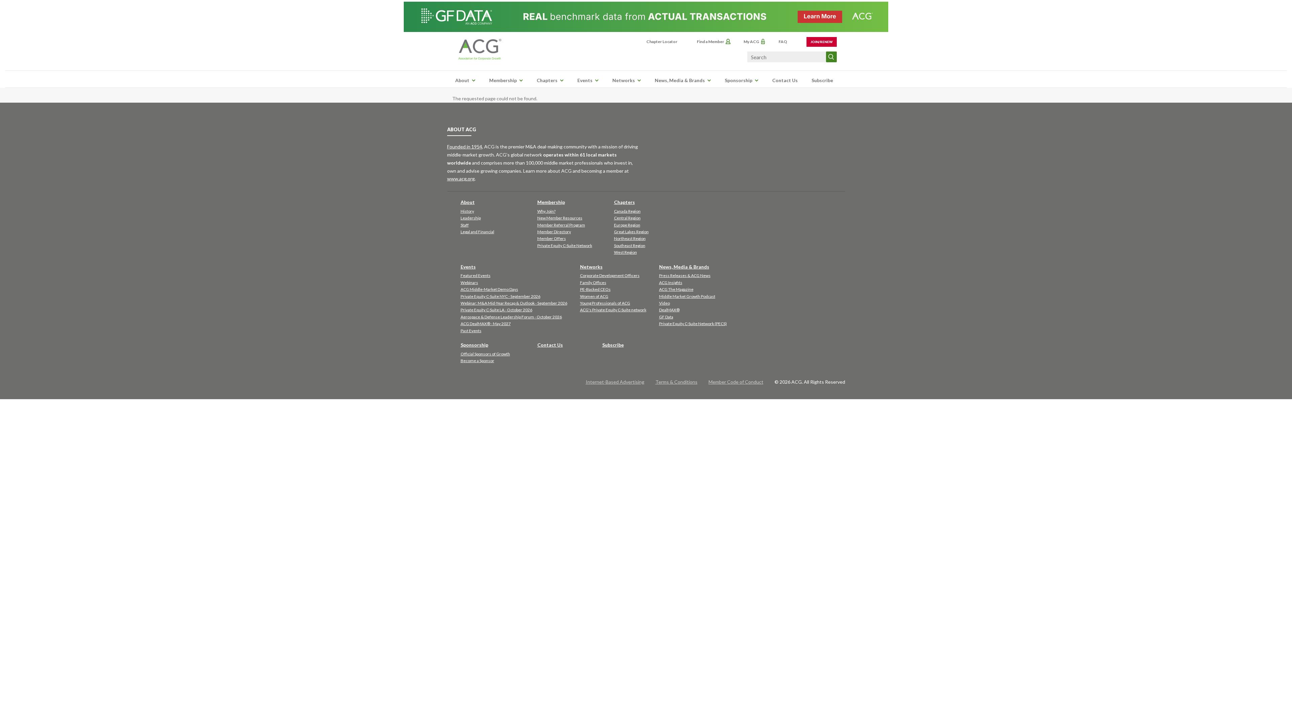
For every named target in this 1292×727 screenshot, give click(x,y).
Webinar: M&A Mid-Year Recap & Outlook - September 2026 (514, 303)
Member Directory (554, 231)
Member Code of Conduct (736, 382)
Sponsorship (738, 80)
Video (664, 303)
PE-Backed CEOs (595, 289)
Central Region (627, 217)
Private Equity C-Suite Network (564, 245)
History (467, 211)
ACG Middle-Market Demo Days (489, 289)
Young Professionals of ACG (605, 303)
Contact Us (785, 80)
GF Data (666, 316)
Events (585, 80)
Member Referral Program (561, 225)
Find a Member (710, 41)
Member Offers (551, 238)
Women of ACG (594, 296)
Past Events (471, 330)
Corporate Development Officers (610, 275)
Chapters (547, 80)
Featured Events (476, 275)
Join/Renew (822, 42)
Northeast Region (630, 238)
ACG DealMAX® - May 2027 (486, 323)
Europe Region (627, 225)
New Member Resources (559, 217)
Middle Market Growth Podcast (687, 296)
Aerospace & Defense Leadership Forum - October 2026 (511, 316)
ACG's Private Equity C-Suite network (613, 309)
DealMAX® (669, 309)
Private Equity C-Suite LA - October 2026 (496, 309)
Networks (623, 80)
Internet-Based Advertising (615, 382)
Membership (503, 80)
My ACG (751, 41)
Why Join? (546, 211)
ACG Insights (670, 282)
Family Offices (593, 282)
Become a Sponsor (477, 360)
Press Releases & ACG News (685, 275)
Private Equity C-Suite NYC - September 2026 (500, 296)
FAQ (783, 41)
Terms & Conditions (676, 382)
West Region (625, 252)
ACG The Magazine (676, 289)
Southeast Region (629, 245)
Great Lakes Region (631, 231)
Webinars (469, 282)
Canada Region (627, 211)
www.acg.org (461, 178)
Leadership (471, 217)
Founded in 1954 (464, 146)
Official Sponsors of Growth (485, 353)
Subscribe (822, 80)
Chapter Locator (661, 41)
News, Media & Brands (680, 80)
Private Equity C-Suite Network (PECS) (693, 323)
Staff (465, 225)
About (462, 80)
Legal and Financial (477, 231)
